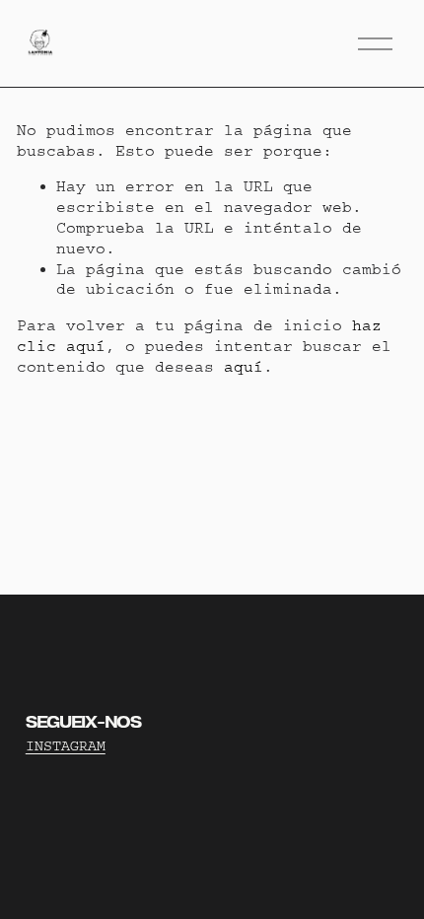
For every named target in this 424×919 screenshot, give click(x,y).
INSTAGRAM (66, 746)
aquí (243, 367)
